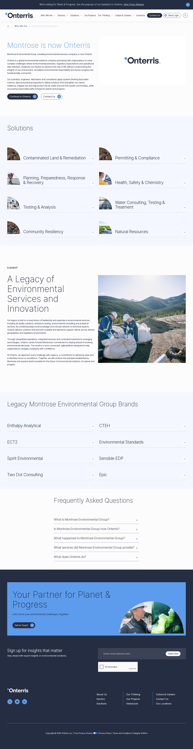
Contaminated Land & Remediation (54, 157)
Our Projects (90, 15)
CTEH (104, 425)
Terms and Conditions (122, 733)
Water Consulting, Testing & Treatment (140, 205)
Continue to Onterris (20, 96)
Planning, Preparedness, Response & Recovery (54, 180)
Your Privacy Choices (83, 733)
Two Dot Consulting (25, 474)
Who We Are (20, 26)
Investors (140, 15)
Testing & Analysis (39, 207)
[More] (55, 15)
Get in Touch (21, 625)
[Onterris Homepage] (8, 26)
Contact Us (154, 15)
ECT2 (12, 442)
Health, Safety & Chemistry (139, 182)
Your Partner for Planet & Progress (61, 599)
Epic (103, 474)
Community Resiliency (43, 231)
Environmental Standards (121, 442)
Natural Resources (131, 231)
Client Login (173, 15)
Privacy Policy (105, 733)
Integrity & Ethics (140, 733)
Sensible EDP (111, 458)
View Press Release (134, 4)
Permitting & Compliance (137, 157)
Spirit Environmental (25, 458)
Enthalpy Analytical (24, 425)
